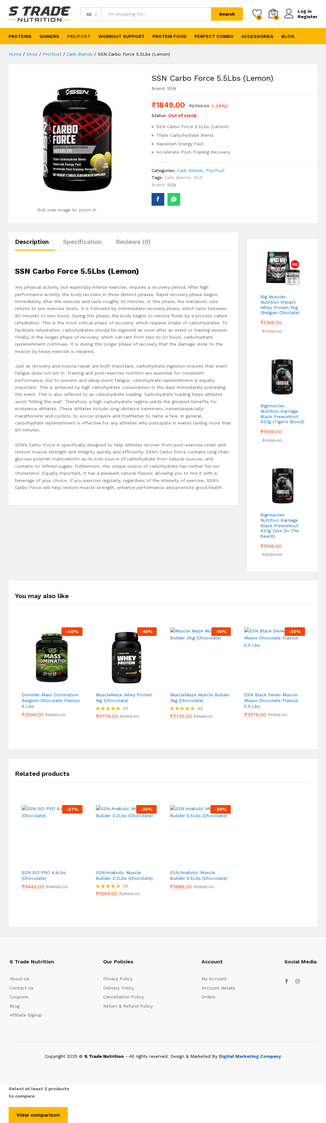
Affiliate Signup (26, 1014)
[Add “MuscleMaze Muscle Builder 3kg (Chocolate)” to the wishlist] (200, 684)
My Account (214, 978)
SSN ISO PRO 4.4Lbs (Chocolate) (44, 875)
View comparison (38, 1115)
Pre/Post (215, 170)
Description (32, 242)
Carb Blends (190, 170)
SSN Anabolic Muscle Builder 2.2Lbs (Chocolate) (124, 875)
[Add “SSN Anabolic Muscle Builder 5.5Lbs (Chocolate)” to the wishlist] (200, 862)
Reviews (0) (133, 242)
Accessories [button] (257, 36)
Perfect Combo (214, 36)
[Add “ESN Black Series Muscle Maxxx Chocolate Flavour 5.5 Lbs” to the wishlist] (274, 684)
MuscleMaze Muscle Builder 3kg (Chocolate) (200, 697)
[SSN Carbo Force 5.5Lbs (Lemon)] (158, 199)
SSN (171, 88)
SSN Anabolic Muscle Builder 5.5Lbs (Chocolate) (198, 875)
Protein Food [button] (169, 36)
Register (307, 16)
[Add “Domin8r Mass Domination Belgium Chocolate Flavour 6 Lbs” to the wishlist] (52, 684)
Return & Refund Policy (128, 1006)
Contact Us (21, 987)
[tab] (35, 245)
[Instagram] (297, 981)
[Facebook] (286, 981)
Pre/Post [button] (78, 36)
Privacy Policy (117, 978)
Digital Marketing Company (250, 1056)
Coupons (19, 996)
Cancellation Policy (123, 996)
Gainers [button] (49, 36)
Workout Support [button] (121, 36)
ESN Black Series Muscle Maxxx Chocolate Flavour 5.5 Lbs (271, 700)
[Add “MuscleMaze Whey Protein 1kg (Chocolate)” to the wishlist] (126, 684)
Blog (287, 36)
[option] (52, 681)
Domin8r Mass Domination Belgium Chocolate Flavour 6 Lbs (51, 700)
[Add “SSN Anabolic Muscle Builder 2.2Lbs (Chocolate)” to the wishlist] (126, 862)
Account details (218, 987)
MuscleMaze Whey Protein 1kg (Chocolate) (124, 697)
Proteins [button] (20, 36)
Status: (159, 115)
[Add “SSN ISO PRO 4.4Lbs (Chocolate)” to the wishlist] (52, 862)
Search (227, 14)
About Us (19, 978)
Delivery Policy (118, 987)
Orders (209, 996)
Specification (82, 242)
